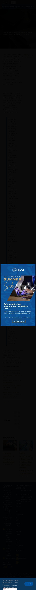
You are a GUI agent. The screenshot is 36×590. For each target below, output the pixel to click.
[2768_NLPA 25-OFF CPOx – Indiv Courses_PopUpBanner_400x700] (18, 265)
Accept (29, 584)
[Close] (32, 267)
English (7, 589)
